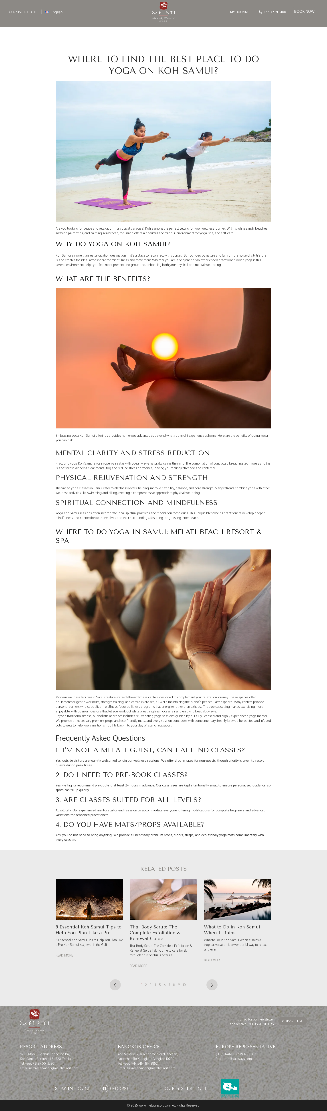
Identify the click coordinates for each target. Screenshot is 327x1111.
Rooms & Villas (94, 29)
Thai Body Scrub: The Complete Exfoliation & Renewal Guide (155, 932)
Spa (196, 29)
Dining (180, 29)
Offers (126, 29)
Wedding (214, 29)
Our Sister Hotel (23, 12)
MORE (253, 29)
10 (184, 985)
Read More (64, 955)
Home (68, 29)
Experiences (150, 29)
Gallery (235, 29)
